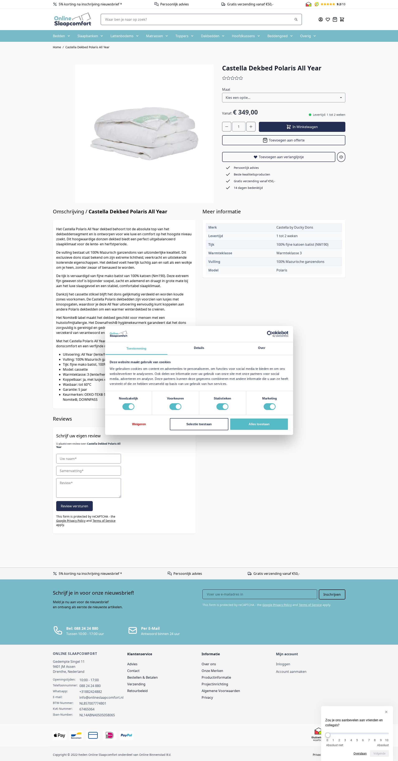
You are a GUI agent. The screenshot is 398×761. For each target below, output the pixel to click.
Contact (133, 670)
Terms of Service (104, 521)
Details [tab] (199, 348)
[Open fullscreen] (144, 133)
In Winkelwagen (305, 127)
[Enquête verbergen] (386, 711)
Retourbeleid (137, 690)
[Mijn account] (320, 19)
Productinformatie (216, 677)
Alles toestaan (259, 424)
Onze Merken (212, 670)
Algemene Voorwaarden (221, 690)
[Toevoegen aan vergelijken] (341, 157)
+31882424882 (90, 691)
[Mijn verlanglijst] (327, 19)
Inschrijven (332, 594)
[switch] (175, 406)
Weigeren (139, 424)
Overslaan (360, 753)
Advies (132, 664)
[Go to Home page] (72, 19)
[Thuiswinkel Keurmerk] (308, 4)
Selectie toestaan (199, 424)
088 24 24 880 (90, 685)
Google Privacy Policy (70, 521)
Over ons (209, 664)
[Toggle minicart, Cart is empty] (342, 19)
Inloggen (283, 664)
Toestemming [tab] (136, 348)
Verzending (136, 684)
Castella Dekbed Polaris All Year (87, 47)
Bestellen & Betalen (142, 677)
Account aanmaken (291, 671)
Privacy (207, 697)
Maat (226, 89)
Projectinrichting (215, 684)
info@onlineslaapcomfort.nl (101, 697)
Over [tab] (261, 348)
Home (57, 47)
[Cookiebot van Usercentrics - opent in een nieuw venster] (270, 334)
